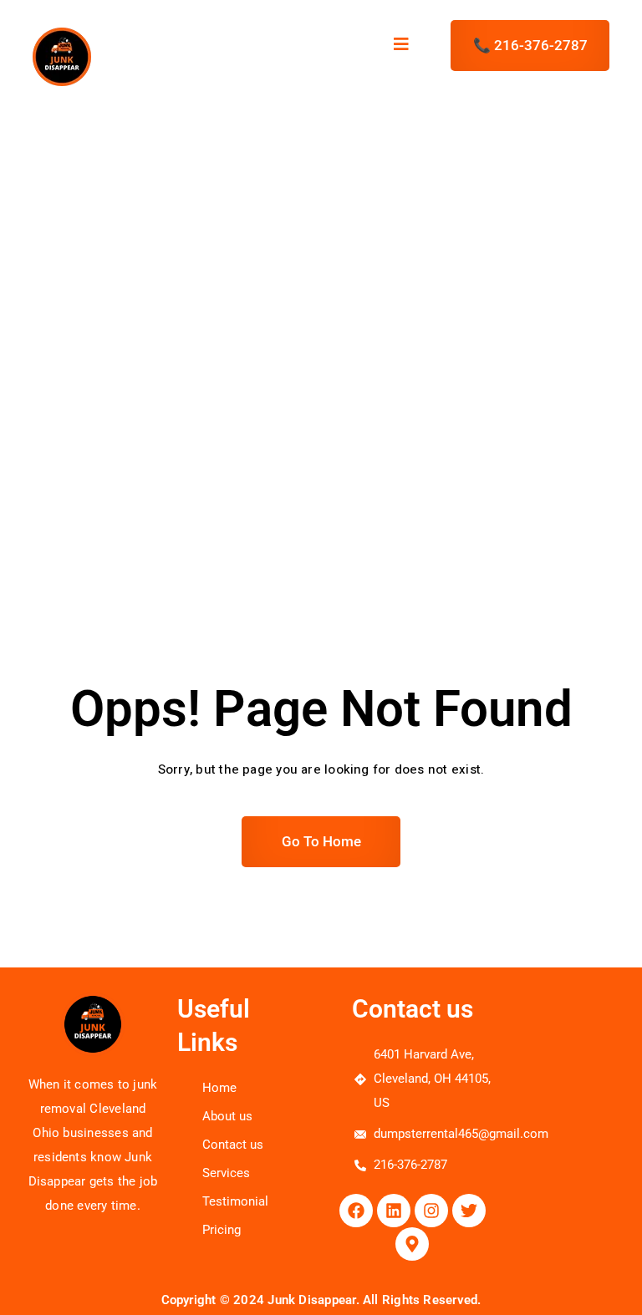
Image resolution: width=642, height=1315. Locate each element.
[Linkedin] (393, 1210)
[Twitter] (469, 1210)
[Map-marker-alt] (412, 1244)
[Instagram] (431, 1210)
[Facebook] (356, 1210)
